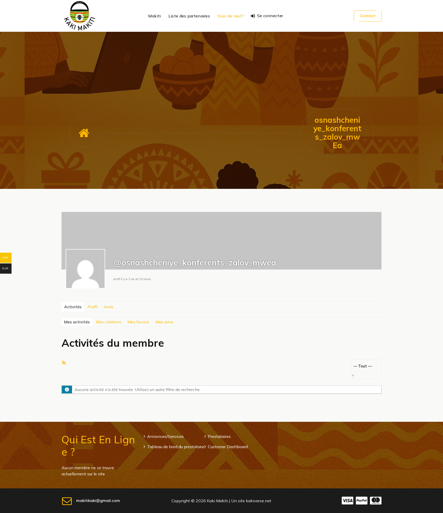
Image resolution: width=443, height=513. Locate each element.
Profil (92, 306)
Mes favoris (138, 321)
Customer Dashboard (228, 446)
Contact (368, 15)
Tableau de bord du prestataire (175, 446)
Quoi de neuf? (230, 15)
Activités (73, 306)
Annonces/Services (165, 436)
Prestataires (219, 436)
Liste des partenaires (189, 15)
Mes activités (77, 321)
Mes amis (164, 321)
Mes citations (108, 321)
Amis (108, 306)
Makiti (154, 15)
